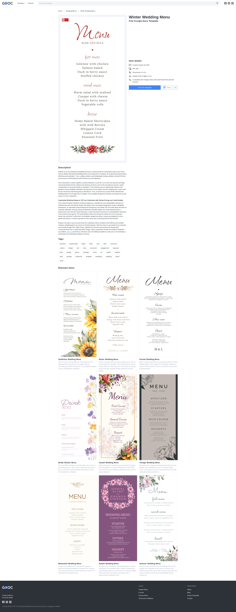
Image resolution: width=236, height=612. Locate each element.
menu (95, 252)
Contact (189, 598)
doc (78, 248)
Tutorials (30, 3)
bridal (83, 244)
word (61, 261)
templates (99, 256)
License (141, 592)
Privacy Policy (143, 595)
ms (101, 252)
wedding (109, 256)
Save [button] (169, 87)
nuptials (117, 252)
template (89, 256)
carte (105, 244)
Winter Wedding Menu (87, 11)
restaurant (78, 256)
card (97, 244)
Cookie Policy (143, 589)
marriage (86, 252)
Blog (188, 592)
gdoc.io (69, 232)
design (70, 248)
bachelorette (74, 244)
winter (117, 256)
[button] (175, 87)
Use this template (145, 87)
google (69, 252)
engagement (105, 248)
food (61, 252)
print (61, 256)
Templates (20, 3)
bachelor (63, 244)
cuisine (62, 248)
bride (91, 244)
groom (77, 252)
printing (69, 256)
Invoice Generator (193, 595)
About (189, 589)
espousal (116, 248)
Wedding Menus (71, 11)
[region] (153, 39)
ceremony (113, 244)
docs (84, 248)
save (66, 20)
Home (60, 11)
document (93, 248)
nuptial (108, 252)
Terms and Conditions (146, 598)
